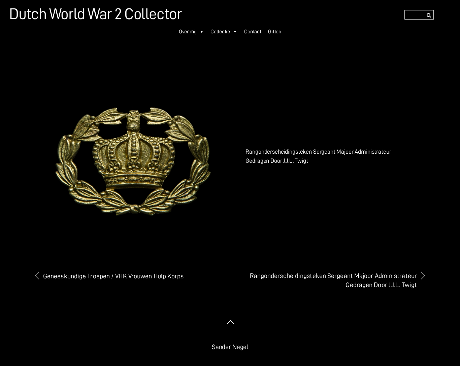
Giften (274, 31)
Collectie (220, 31)
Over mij (188, 31)
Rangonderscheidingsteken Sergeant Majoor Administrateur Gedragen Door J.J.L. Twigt (333, 280)
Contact (252, 31)
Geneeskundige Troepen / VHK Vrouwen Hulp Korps (113, 276)
